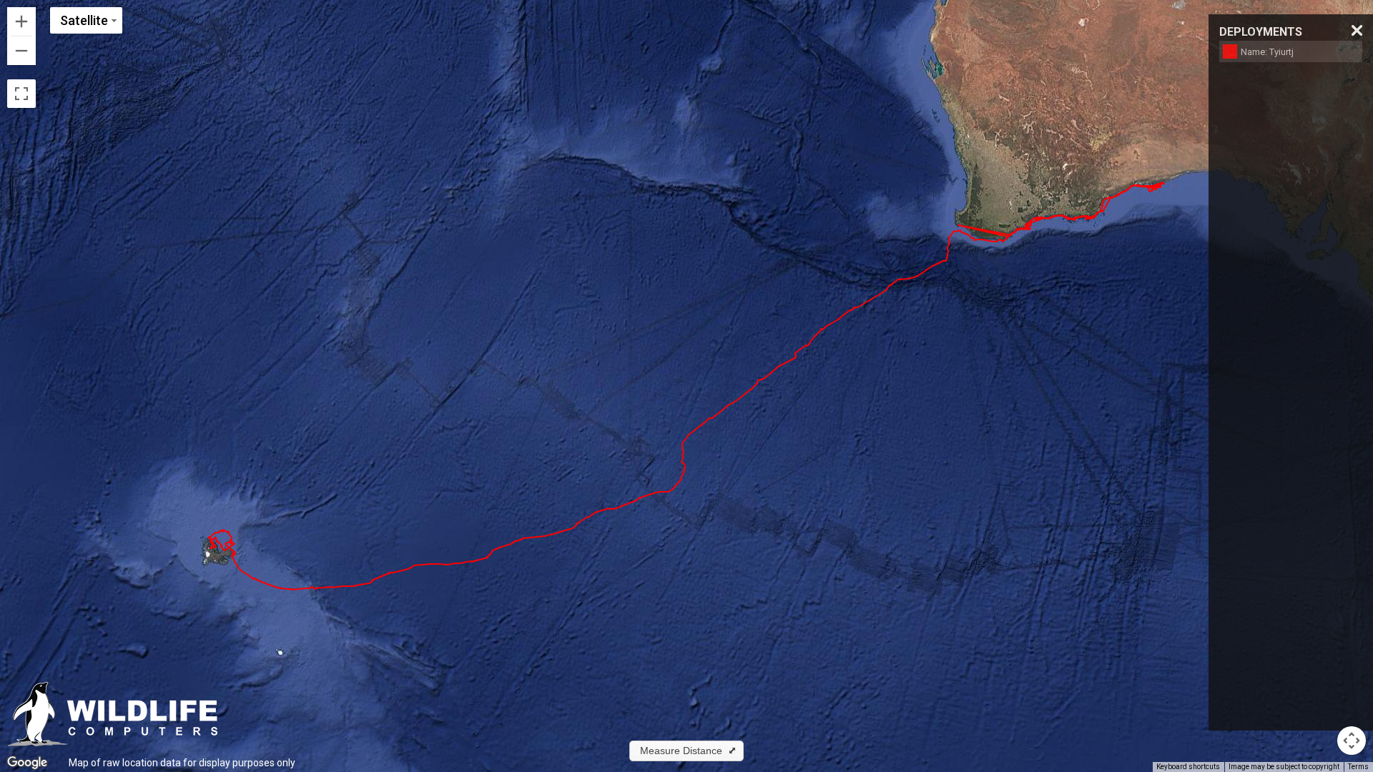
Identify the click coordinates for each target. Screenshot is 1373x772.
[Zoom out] (21, 50)
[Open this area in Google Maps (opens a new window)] (27, 762)
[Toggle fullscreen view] (21, 93)
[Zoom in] (21, 21)
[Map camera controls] (1351, 740)
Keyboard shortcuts (1188, 767)
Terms (1358, 767)
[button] (686, 751)
